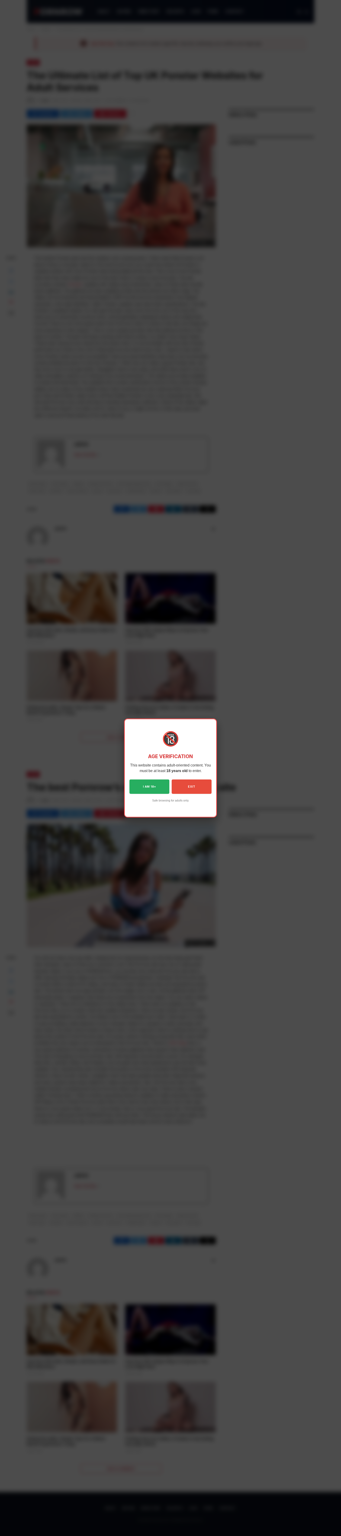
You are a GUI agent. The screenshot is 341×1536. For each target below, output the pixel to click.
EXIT (191, 786)
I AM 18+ (149, 786)
